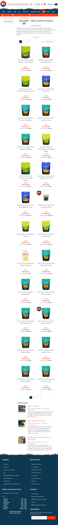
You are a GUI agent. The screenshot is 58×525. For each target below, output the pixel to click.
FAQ (4, 472)
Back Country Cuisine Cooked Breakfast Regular (25, 351)
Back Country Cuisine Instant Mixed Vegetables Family (25, 206)
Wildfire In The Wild (33, 406)
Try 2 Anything (35, 467)
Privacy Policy (34, 475)
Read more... (34, 416)
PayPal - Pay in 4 (35, 484)
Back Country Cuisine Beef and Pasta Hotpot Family (46, 264)
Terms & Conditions (36, 478)
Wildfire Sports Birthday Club (38, 505)
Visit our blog (34, 493)
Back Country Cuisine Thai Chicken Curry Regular (25, 119)
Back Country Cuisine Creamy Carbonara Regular (25, 380)
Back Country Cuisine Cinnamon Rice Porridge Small (25, 90)
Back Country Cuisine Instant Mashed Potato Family (46, 177)
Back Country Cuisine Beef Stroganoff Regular (46, 61)
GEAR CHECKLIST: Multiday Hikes (37, 421)
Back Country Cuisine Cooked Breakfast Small (46, 351)
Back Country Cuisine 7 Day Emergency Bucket (46, 206)
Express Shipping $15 (30, 15)
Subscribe (50, 517)
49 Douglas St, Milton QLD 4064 (10, 493)
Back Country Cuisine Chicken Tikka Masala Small (25, 322)
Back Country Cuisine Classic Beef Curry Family (46, 322)
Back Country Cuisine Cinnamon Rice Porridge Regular (26, 178)
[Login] (38, 4)
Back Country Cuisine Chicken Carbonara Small (46, 119)
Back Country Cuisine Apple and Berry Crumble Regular (25, 61)
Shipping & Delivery (36, 464)
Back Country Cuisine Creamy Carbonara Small (46, 380)
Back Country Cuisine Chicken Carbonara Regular (46, 293)
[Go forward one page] (30, 41)
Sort (43, 41)
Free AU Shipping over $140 (15, 15)
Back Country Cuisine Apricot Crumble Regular (46, 235)
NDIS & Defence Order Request (11, 475)
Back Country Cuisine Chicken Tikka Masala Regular (25, 148)
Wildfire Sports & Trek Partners (39, 499)
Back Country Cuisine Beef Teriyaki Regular (25, 293)
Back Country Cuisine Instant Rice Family (46, 90)
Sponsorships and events (37, 496)
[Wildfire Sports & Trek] (3, 4)
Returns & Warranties (8, 470)
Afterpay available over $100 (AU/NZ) (47, 15)
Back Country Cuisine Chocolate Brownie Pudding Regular (46, 149)
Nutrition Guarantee (36, 470)
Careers (33, 502)
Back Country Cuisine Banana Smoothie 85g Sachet (25, 264)
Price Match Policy (35, 472)
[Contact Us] (36, 4)
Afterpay (33, 481)
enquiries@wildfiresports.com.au (11, 484)
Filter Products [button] (9, 21)
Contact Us (6, 467)
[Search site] (31, 4)
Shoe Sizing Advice (8, 478)
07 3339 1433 (6, 481)
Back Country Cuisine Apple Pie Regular (25, 235)
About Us (5, 464)
